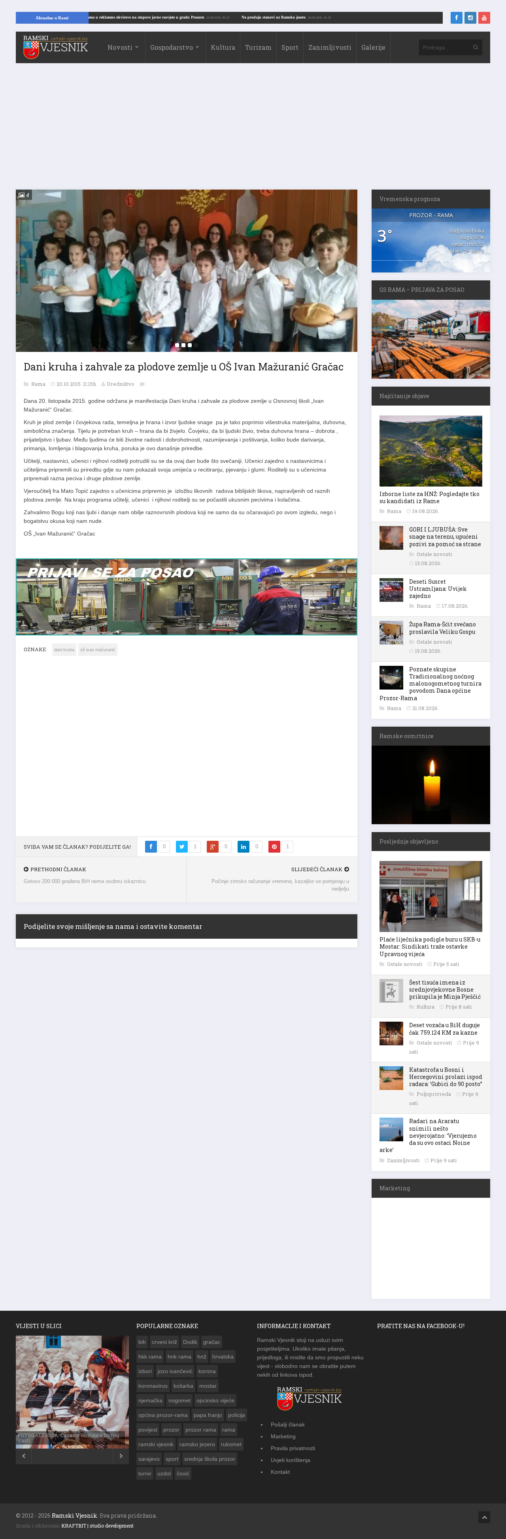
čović (183, 1473)
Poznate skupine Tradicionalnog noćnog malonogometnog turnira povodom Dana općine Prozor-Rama (430, 683)
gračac (211, 1342)
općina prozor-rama (163, 1415)
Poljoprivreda (434, 1093)
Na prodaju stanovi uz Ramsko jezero (309, 17)
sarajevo (149, 1459)
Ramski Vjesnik (74, 1515)
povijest (147, 1429)
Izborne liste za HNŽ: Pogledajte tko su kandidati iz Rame (430, 497)
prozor (171, 1429)
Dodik (190, 1342)
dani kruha (64, 649)
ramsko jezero (197, 1444)
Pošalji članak (288, 1424)
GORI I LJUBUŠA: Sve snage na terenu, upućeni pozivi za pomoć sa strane (445, 536)
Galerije (373, 47)
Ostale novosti (434, 554)
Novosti (120, 47)
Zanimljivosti (329, 47)
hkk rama (150, 1356)
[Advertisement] (253, 130)
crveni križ (164, 1342)
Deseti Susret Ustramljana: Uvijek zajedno (438, 588)
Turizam (258, 47)
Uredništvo (120, 383)
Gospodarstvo (171, 47)
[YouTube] (484, 18)
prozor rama (200, 1429)
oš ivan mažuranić (97, 649)
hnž (201, 1356)
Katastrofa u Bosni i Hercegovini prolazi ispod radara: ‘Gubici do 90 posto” (445, 1077)
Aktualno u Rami (52, 17)
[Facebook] (457, 18)
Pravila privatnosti (293, 1448)
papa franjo (208, 1415)
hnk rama (179, 1356)
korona (207, 1371)
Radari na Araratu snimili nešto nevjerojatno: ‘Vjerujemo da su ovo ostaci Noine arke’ (428, 1135)
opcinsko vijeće (215, 1400)
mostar (208, 1386)
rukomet (231, 1444)
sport (172, 1459)
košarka (183, 1386)
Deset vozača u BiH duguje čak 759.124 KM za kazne (444, 1028)
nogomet (179, 1400)
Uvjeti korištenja (290, 1460)
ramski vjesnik (156, 1444)
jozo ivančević (175, 1371)
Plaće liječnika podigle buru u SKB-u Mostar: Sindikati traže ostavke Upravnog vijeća (430, 946)
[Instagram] (470, 18)
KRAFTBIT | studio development (97, 1525)
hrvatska (223, 1356)
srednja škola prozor (209, 1459)
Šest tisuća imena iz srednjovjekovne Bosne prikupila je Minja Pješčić (445, 989)
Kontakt (280, 1472)
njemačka (150, 1400)
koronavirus (153, 1386)
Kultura (223, 47)
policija (236, 1415)
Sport (289, 47)
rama (228, 1429)
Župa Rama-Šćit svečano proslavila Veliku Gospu (442, 627)
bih (142, 1342)
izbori (145, 1371)
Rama (39, 383)
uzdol (164, 1473)
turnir (144, 1473)
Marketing (283, 1436)
